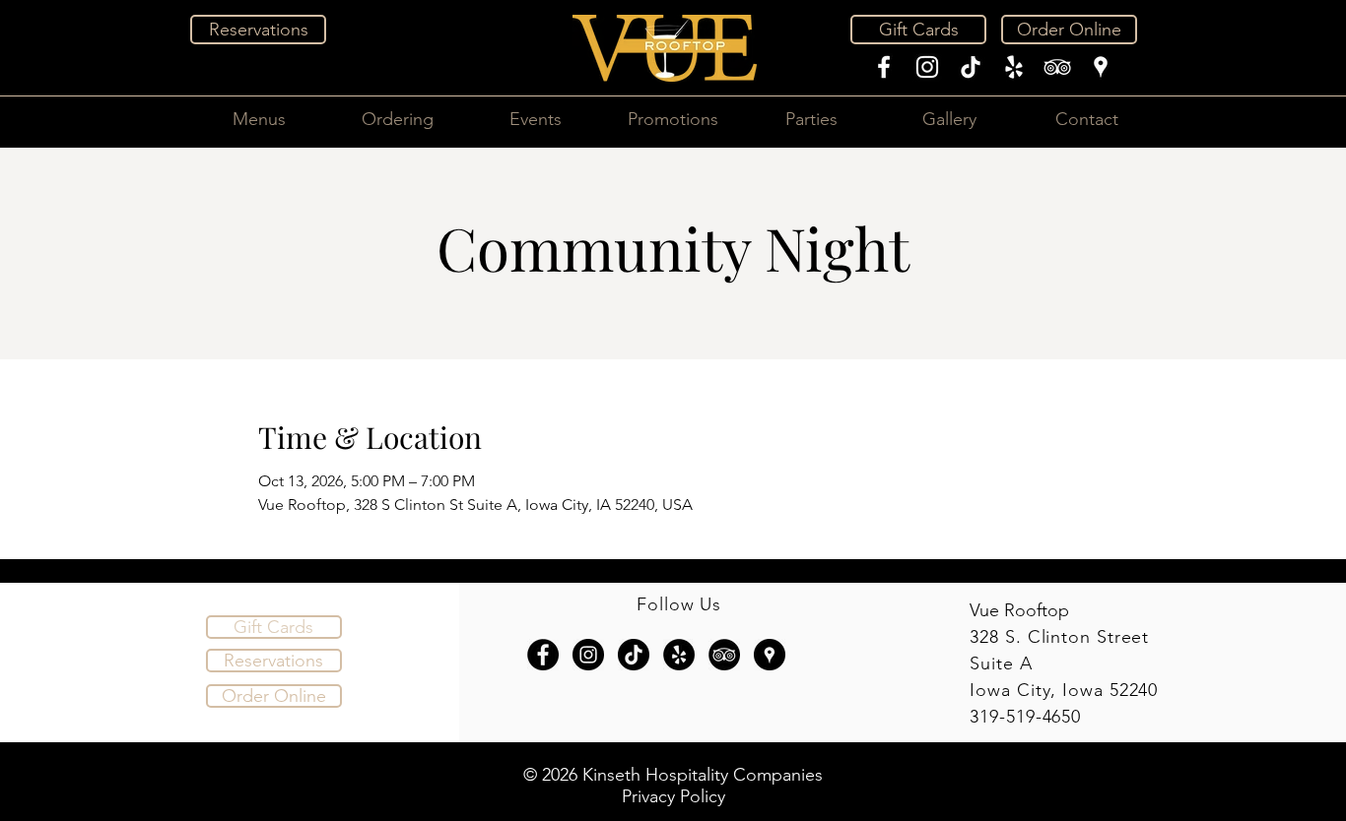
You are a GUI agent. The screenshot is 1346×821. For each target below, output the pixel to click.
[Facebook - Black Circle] (543, 654)
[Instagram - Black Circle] (588, 654)
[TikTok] (970, 67)
